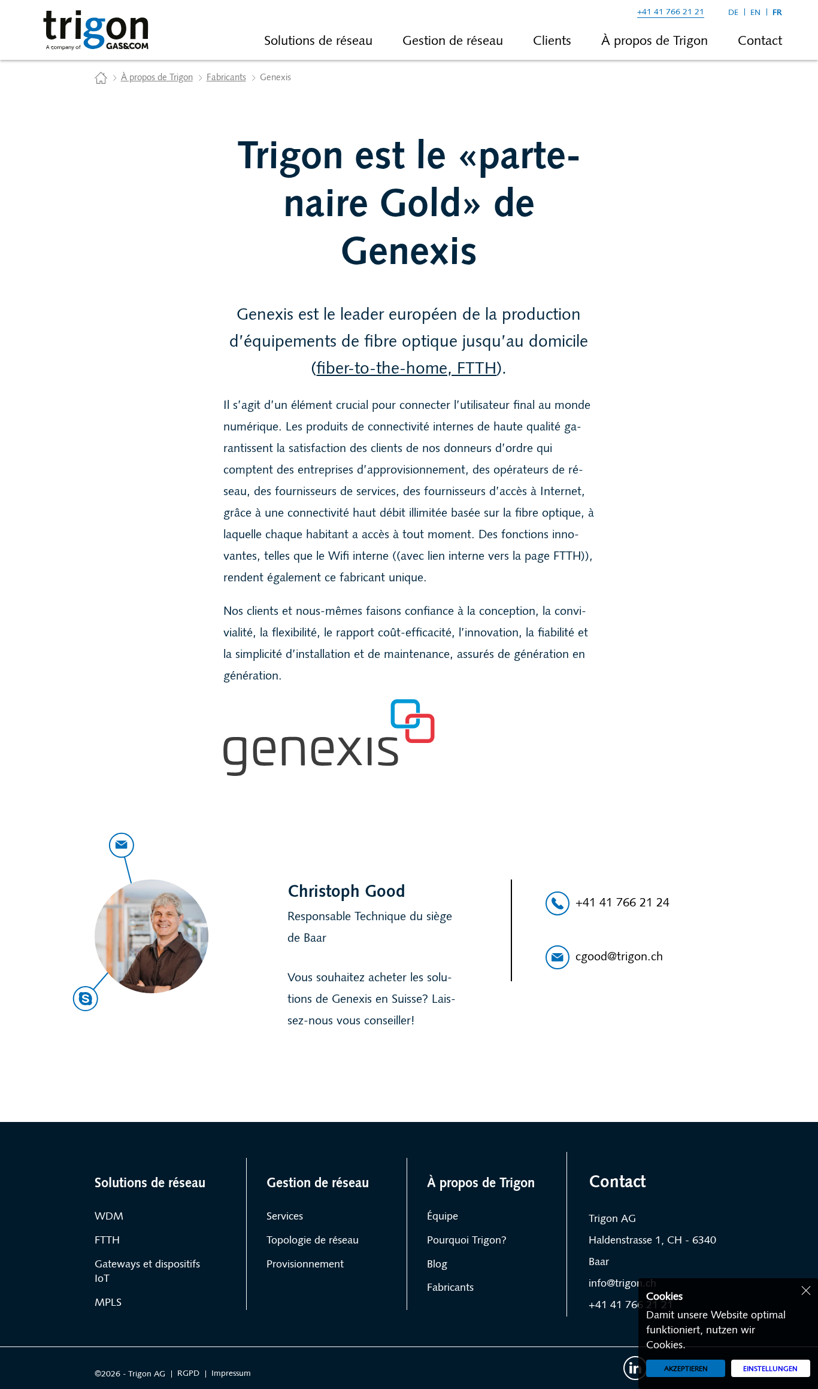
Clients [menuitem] (552, 41)
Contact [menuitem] (760, 41)
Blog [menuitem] (437, 1265)
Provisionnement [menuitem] (305, 1265)
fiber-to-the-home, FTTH (406, 369)
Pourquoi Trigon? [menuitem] (467, 1241)
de (733, 12)
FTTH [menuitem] (107, 1241)
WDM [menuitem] (109, 1217)
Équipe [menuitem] (442, 1217)
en (755, 12)
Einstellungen (770, 1369)
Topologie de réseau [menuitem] (312, 1241)
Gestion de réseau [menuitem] (452, 41)
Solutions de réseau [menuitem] (318, 41)
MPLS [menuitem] (108, 1303)
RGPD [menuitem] (188, 1373)
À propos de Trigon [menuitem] (654, 41)
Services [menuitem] (284, 1217)
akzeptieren (686, 1369)
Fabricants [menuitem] (450, 1288)
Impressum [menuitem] (231, 1373)
